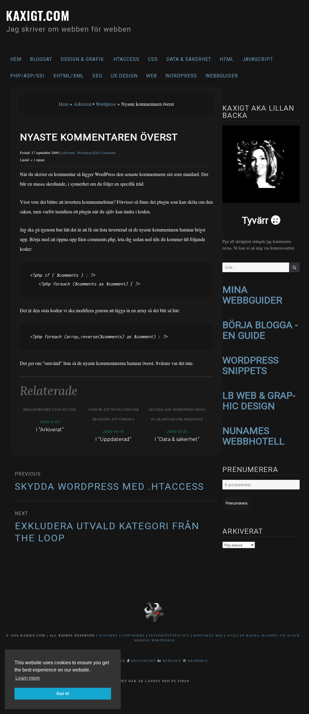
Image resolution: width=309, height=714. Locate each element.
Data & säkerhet (188, 59)
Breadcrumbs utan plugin (49, 409)
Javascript (257, 59)
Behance (172, 661)
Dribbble (198, 661)
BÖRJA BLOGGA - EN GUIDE (260, 330)
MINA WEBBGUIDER (252, 295)
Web (151, 76)
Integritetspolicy (169, 635)
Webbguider (221, 76)
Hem (15, 59)
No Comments (105, 152)
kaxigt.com (38, 15)
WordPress (181, 76)
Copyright (133, 635)
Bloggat (41, 59)
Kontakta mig (208, 635)
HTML (227, 59)
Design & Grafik (82, 59)
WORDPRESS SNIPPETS (250, 365)
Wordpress (106, 104)
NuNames (109, 635)
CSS (153, 59)
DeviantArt (143, 661)
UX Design (124, 76)
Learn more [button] (27, 678)
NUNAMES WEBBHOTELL (253, 436)
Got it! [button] (62, 693)
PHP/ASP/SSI (27, 76)
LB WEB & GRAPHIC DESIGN (258, 401)
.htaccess (125, 59)
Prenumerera (236, 503)
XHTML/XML (68, 76)
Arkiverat (82, 104)
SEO (97, 76)
